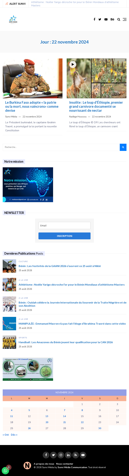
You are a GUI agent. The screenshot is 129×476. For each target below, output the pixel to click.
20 (47, 422)
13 (47, 416)
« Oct (6, 434)
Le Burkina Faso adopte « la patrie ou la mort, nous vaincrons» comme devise (31, 106)
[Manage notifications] (8, 467)
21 (64, 422)
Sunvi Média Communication (72, 467)
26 (29, 428)
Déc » (14, 434)
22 (82, 422)
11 (11, 416)
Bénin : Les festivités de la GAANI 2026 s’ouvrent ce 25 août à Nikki (60, 265)
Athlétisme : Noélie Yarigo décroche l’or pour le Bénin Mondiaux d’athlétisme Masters (72, 284)
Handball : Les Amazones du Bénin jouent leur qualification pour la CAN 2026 (66, 342)
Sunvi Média (11, 116)
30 (99, 428)
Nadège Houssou (78, 116)
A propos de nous (44, 463)
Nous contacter (64, 463)
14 (64, 416)
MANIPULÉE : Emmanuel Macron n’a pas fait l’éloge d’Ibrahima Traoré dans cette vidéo (72, 323)
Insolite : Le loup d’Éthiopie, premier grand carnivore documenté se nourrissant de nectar (96, 106)
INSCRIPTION (64, 235)
